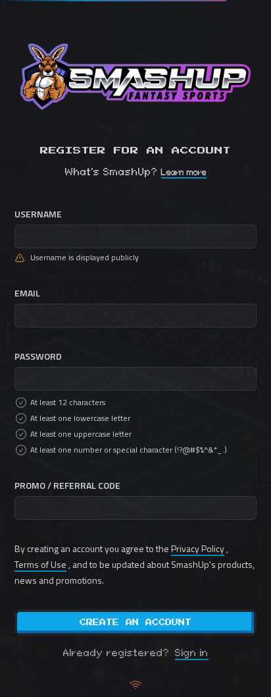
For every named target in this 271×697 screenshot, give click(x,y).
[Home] (135, 77)
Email (27, 293)
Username (38, 214)
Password (38, 356)
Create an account (135, 622)
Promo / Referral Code (67, 485)
